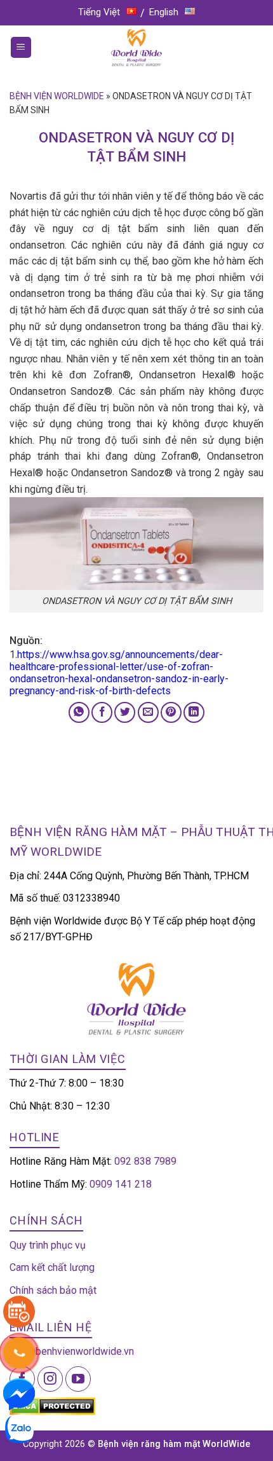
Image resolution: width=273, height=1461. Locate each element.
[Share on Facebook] (101, 712)
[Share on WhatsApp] (79, 712)
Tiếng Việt (99, 12)
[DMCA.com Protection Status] (52, 1406)
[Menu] (21, 47)
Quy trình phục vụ (48, 1245)
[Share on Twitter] (124, 712)
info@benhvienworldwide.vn (72, 1351)
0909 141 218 (121, 1184)
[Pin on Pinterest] (171, 712)
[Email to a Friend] (148, 712)
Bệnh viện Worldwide (57, 96)
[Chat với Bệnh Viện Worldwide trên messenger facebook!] (19, 1393)
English (163, 12)
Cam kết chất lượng (52, 1267)
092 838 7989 (145, 1161)
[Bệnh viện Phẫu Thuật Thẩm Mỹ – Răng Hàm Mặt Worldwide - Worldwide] (136, 47)
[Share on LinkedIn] (193, 712)
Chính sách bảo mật (53, 1290)
